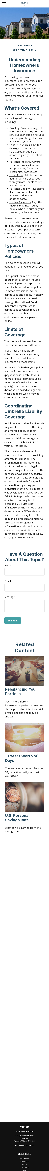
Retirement (24, 1158)
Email (7, 581)
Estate (24, 1164)
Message (9, 597)
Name (7, 565)
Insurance (25, 1167)
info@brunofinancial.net (24, 1145)
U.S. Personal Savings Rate (17, 817)
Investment (24, 1161)
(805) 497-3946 (27, 1131)
